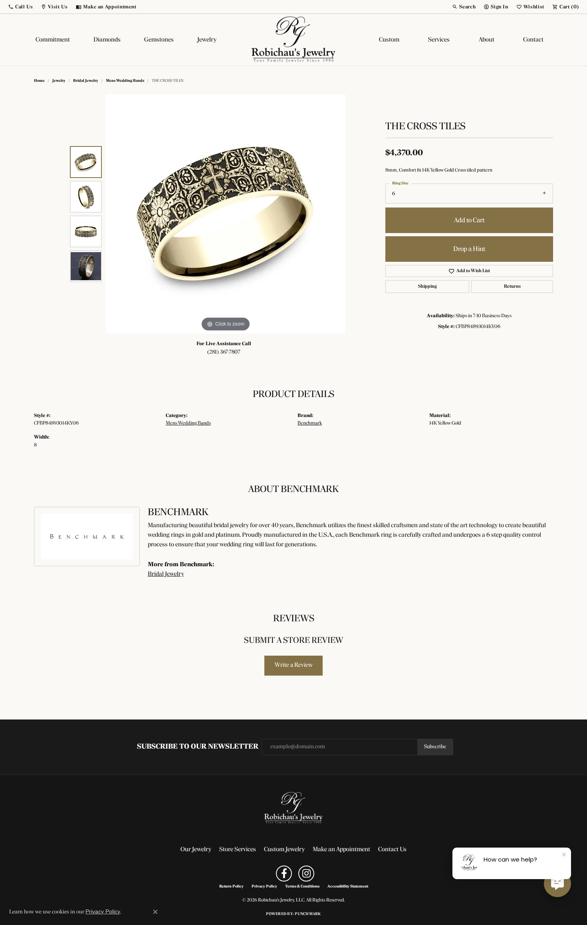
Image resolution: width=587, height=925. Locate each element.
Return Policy (231, 887)
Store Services (237, 849)
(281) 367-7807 (223, 352)
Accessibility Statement (347, 887)
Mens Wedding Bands (125, 81)
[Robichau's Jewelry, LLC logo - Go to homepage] (293, 40)
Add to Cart (469, 220)
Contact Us (392, 849)
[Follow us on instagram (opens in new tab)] (306, 874)
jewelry (58, 81)
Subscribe (435, 746)
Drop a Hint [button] (469, 249)
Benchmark (309, 423)
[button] (20, 7)
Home (39, 81)
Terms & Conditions (302, 887)
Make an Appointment (341, 849)
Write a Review (294, 665)
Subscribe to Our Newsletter (197, 747)
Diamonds (107, 40)
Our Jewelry (195, 849)
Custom (389, 40)
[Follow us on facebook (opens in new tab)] (284, 874)
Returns (512, 286)
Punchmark (308, 914)
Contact (533, 40)
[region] (225, 214)
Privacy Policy (264, 887)
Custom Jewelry (284, 849)
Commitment (53, 40)
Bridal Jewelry (85, 81)
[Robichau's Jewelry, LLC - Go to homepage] (293, 808)
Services (439, 40)
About (486, 40)
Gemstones (159, 40)
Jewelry (206, 40)
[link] (106, 7)
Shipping (427, 286)
